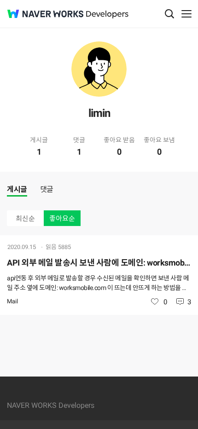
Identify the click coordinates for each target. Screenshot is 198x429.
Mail (12, 301)
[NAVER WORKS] (45, 14)
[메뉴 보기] (186, 14)
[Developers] (107, 14)
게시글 (17, 189)
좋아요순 (62, 218)
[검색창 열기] (169, 14)
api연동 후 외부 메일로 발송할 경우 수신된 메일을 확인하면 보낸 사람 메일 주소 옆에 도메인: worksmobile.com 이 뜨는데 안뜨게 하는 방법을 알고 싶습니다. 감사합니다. (98, 283)
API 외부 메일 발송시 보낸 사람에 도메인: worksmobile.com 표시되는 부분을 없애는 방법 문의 (99, 262)
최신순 (25, 218)
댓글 (46, 189)
